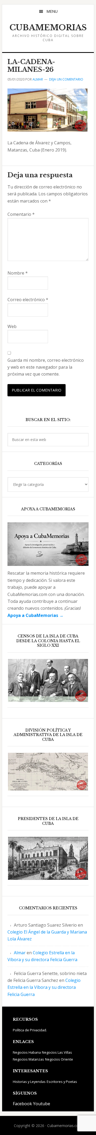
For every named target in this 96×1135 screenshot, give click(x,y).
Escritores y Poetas (62, 1081)
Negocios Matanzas (28, 1059)
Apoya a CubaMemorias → (35, 615)
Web (12, 326)
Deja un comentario (66, 79)
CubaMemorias (48, 28)
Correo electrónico (27, 299)
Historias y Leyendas (29, 1081)
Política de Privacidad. (30, 1030)
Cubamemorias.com (64, 1125)
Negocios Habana (27, 1052)
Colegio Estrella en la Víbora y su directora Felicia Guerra (44, 987)
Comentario (21, 214)
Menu (52, 11)
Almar (20, 953)
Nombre (17, 273)
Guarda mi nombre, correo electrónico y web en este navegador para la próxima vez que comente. (45, 367)
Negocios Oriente (59, 1059)
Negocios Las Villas (57, 1052)
